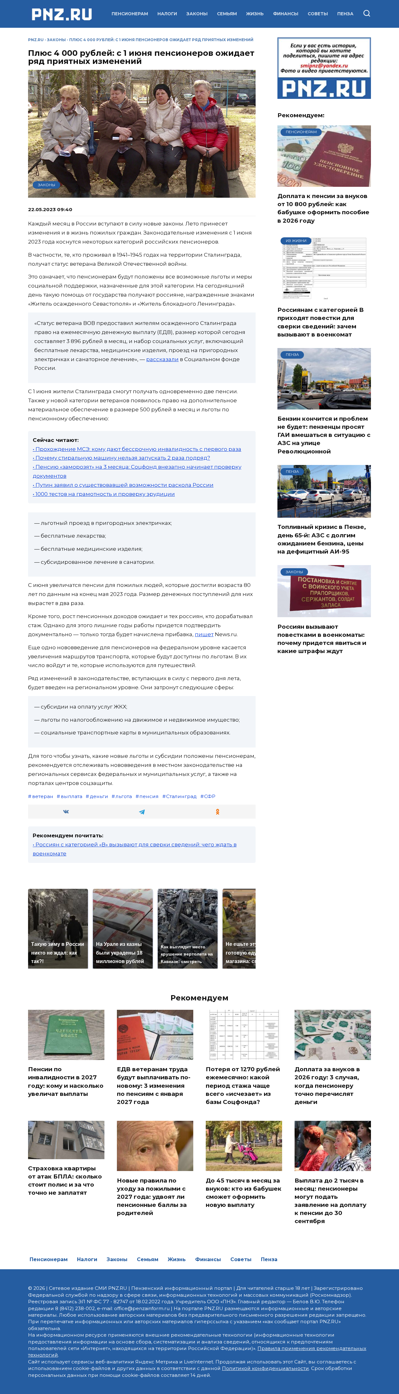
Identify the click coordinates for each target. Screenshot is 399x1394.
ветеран (42, 796)
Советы (318, 13)
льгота (124, 796)
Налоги (167, 13)
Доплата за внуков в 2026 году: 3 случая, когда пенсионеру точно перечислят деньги (327, 1086)
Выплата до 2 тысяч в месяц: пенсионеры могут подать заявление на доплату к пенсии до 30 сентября (330, 1201)
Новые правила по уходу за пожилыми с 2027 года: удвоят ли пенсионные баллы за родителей (152, 1197)
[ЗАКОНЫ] (324, 613)
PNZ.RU (36, 39)
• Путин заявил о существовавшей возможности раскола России (123, 485)
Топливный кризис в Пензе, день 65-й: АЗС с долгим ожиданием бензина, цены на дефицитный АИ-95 (321, 539)
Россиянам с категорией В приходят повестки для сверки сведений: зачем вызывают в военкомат (320, 322)
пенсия (149, 796)
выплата (71, 796)
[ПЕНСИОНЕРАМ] (324, 183)
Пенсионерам (130, 13)
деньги (99, 796)
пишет (204, 634)
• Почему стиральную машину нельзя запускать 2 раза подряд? (121, 458)
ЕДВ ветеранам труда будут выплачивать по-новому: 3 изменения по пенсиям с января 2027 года (153, 1086)
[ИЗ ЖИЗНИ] (324, 296)
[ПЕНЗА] (324, 405)
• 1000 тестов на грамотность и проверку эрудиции (104, 494)
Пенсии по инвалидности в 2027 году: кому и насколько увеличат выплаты (65, 1081)
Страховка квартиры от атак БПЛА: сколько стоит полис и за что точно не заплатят (65, 1181)
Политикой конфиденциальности (265, 1368)
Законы (197, 13)
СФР (209, 796)
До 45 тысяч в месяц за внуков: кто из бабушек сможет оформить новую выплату (243, 1192)
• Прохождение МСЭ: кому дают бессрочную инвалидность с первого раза (137, 449)
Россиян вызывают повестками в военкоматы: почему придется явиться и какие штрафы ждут (321, 639)
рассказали (162, 359)
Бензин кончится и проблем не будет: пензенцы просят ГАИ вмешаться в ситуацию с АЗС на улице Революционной (323, 435)
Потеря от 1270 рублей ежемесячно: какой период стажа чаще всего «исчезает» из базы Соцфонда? (243, 1086)
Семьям (227, 13)
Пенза (345, 13)
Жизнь (255, 13)
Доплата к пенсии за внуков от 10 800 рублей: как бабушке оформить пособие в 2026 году (323, 208)
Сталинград (181, 796)
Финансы (285, 13)
